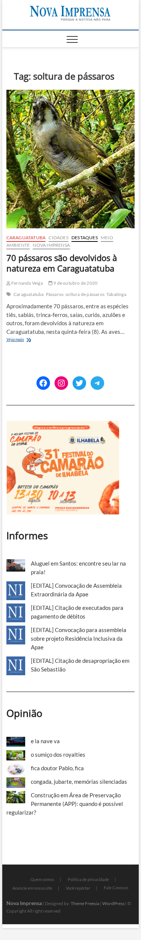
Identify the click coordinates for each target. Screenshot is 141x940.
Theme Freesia (85, 903)
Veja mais (28, 340)
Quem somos (42, 879)
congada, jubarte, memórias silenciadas (79, 781)
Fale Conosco (116, 887)
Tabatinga (116, 294)
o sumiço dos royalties (58, 754)
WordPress (113, 903)
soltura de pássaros (85, 294)
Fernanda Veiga (27, 283)
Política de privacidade (88, 879)
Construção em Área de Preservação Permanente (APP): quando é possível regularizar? (64, 804)
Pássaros (55, 294)
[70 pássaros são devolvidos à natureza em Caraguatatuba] (70, 159)
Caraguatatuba (26, 237)
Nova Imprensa (51, 245)
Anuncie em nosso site (32, 888)
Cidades (58, 237)
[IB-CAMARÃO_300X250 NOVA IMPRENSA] (62, 424)
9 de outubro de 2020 (75, 283)
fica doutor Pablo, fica (57, 768)
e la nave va (45, 741)
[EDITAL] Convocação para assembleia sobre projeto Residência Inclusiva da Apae (78, 638)
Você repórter (78, 888)
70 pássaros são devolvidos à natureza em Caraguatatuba (61, 263)
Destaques (84, 237)
